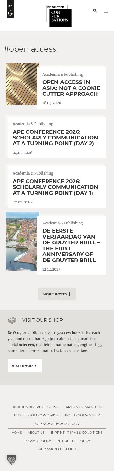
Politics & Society (82, 415)
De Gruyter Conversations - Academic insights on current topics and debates (10, 9)
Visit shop (22, 366)
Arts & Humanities (84, 407)
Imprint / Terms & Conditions (77, 432)
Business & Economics (36, 415)
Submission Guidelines (57, 449)
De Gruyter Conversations (58, 15)
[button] (11, 459)
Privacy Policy (37, 440)
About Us (36, 432)
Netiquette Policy (73, 440)
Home (17, 432)
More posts (54, 294)
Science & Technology (57, 424)
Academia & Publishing (36, 407)
